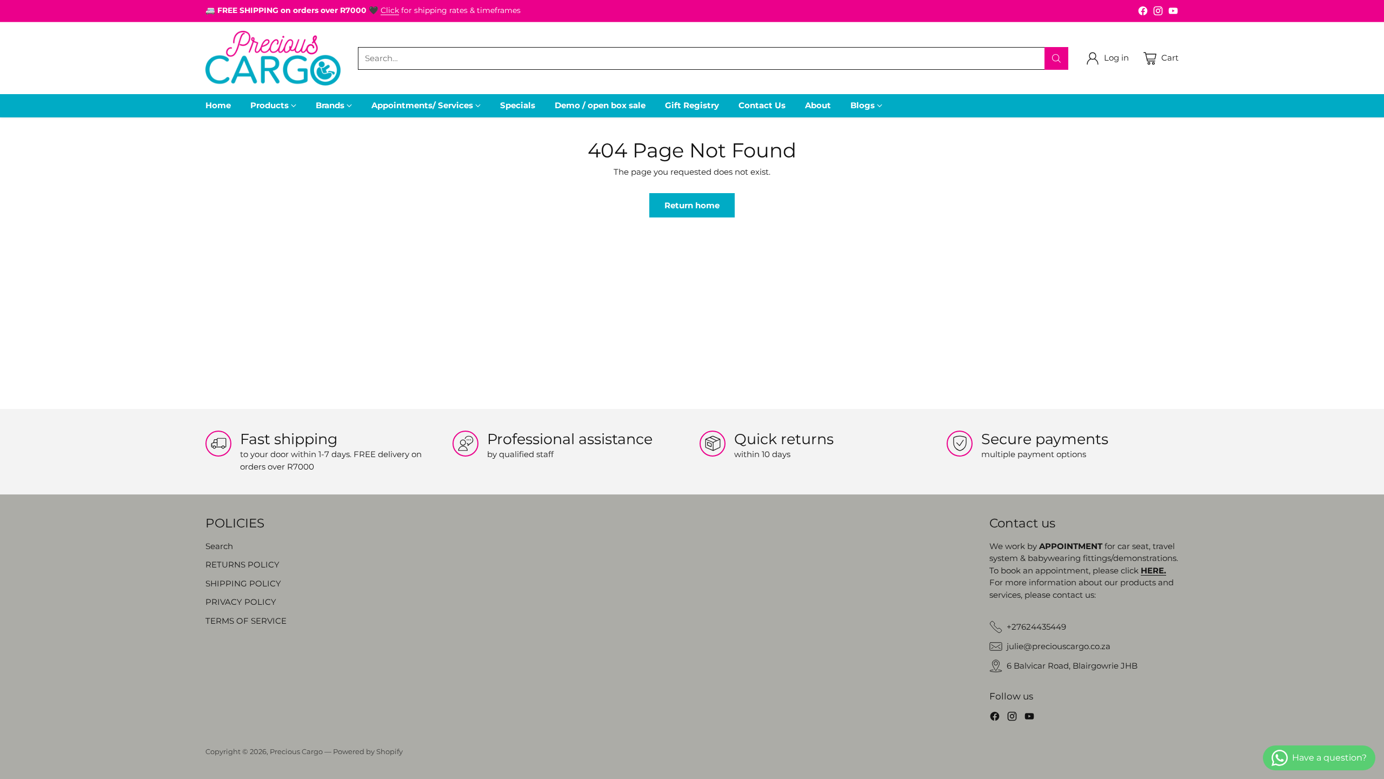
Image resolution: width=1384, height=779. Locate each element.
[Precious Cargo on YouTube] (1173, 12)
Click (390, 10)
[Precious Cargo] (273, 58)
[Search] (1056, 58)
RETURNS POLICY (242, 564)
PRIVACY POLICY (240, 602)
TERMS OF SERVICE (246, 621)
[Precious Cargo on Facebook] (1142, 12)
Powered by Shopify (368, 751)
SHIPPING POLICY (243, 583)
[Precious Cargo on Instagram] (1158, 12)
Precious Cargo (296, 751)
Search (219, 546)
